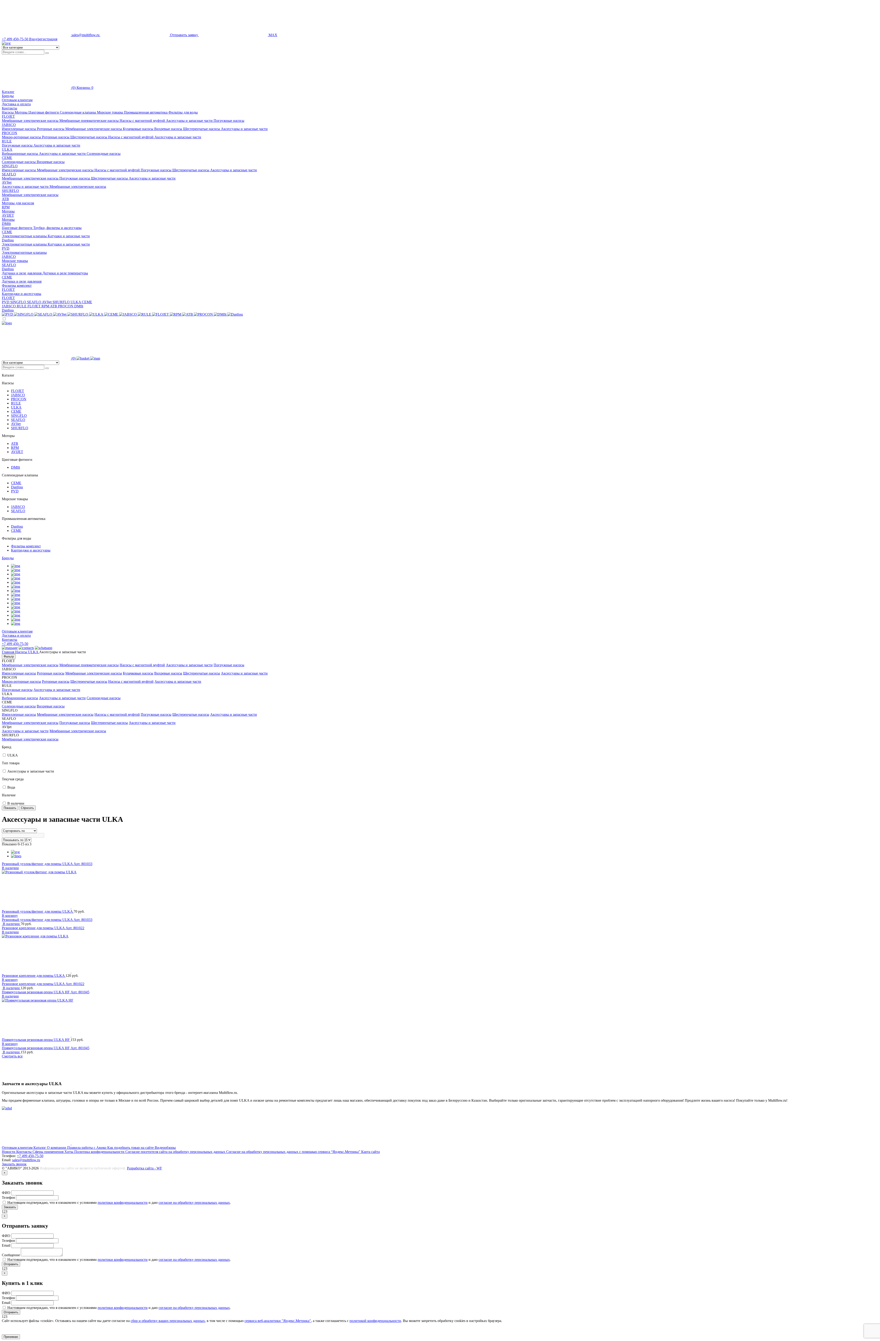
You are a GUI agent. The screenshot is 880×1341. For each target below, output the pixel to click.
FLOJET (8, 116)
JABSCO (9, 125)
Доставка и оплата (16, 104)
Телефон (9, 1197)
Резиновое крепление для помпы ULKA (34, 928)
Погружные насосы (229, 121)
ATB (5, 199)
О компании (57, 1148)
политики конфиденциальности (123, 1202)
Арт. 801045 (80, 992)
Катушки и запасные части (69, 236)
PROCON (9, 133)
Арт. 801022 (75, 928)
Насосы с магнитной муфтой (143, 121)
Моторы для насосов (18, 203)
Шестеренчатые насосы (202, 129)
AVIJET (8, 215)
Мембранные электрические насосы (30, 121)
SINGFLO (10, 166)
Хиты (69, 1152)
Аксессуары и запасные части (190, 121)
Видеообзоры (165, 1148)
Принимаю (11, 1336)
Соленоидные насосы (104, 154)
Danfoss (8, 240)
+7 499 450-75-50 (15, 644)
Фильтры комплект (17, 285)
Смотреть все (12, 1056)
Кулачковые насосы (138, 129)
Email (6, 1245)
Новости (9, 1152)
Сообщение (11, 1255)
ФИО (6, 1193)
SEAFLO (9, 174)
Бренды (8, 558)
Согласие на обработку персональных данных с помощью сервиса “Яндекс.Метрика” (293, 1152)
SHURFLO (10, 191)
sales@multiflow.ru (26, 1160)
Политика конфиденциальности (99, 1152)
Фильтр (9, 656)
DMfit (6, 224)
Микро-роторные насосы (22, 137)
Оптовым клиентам (17, 100)
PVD (5, 248)
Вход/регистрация (43, 39)
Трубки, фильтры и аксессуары (57, 228)
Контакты (9, 108)
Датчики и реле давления (22, 273)
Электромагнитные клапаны (25, 236)
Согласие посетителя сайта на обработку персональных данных (175, 1152)
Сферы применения (48, 1152)
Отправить (11, 1264)
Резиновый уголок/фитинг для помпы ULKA (38, 864)
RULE (7, 141)
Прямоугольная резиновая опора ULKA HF (36, 992)
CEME (7, 158)
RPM (6, 207)
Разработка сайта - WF (144, 1168)
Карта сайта (370, 1152)
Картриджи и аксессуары (21, 294)
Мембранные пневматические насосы (89, 121)
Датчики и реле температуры (65, 273)
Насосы (21, 652)
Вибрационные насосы (20, 154)
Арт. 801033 (83, 864)
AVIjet (6, 182)
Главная (8, 652)
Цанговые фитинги (17, 228)
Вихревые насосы (168, 129)
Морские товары (15, 261)
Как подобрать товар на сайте (131, 1148)
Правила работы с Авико (87, 1148)
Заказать (10, 1207)
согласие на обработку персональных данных (194, 1202)
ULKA (7, 149)
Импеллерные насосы (19, 129)
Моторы (8, 211)
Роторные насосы (51, 129)
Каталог (40, 1148)
